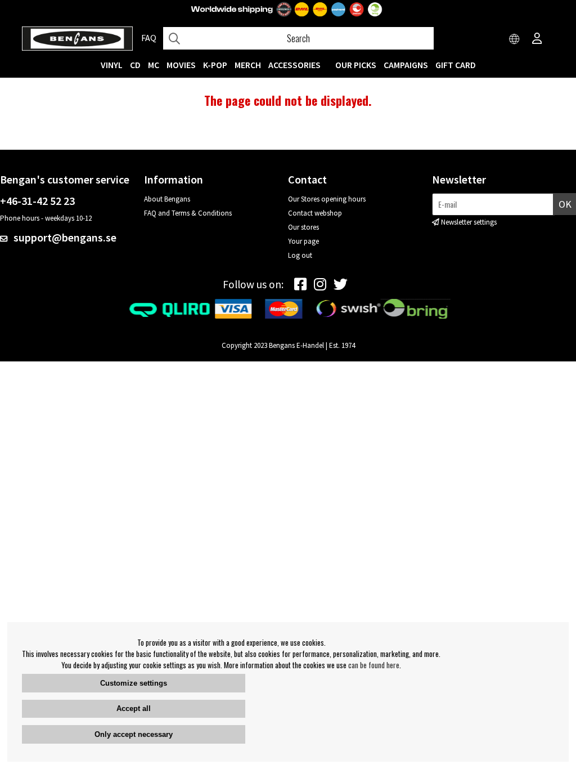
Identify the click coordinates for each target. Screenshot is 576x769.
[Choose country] (515, 39)
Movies (181, 64)
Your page (303, 241)
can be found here (373, 664)
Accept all (133, 708)
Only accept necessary (133, 734)
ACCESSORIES (294, 64)
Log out (300, 255)
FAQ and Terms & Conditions (188, 213)
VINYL (112, 64)
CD (135, 64)
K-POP (215, 64)
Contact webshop (315, 213)
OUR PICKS (355, 64)
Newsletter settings (469, 222)
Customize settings (133, 683)
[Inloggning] (537, 39)
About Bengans (167, 199)
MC (153, 64)
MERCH (248, 64)
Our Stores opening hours (327, 199)
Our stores (303, 227)
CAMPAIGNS (406, 64)
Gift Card (455, 64)
